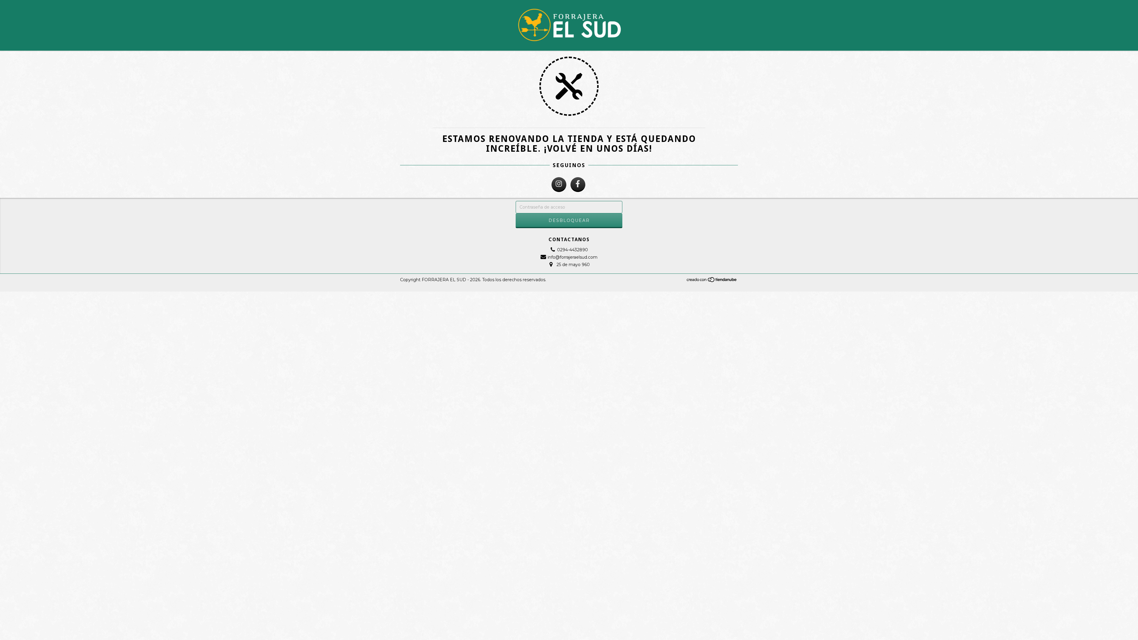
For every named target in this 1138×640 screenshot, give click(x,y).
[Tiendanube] (712, 281)
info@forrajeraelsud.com (572, 257)
